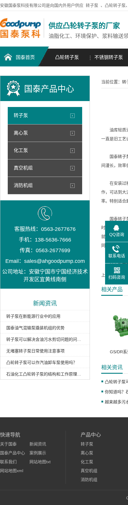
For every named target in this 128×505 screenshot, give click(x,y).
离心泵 (21, 132)
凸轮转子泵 (67, 57)
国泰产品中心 (12, 452)
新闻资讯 (37, 444)
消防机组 (23, 185)
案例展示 (37, 452)
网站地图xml (11, 470)
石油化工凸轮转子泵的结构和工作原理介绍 (45, 374)
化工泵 (21, 150)
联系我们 (8, 461)
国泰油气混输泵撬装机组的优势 (35, 327)
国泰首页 (25, 57)
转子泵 (92, 5)
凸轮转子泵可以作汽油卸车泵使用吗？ (41, 362)
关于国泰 (8, 444)
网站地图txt (40, 461)
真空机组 (23, 167)
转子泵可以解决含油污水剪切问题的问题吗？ (45, 339)
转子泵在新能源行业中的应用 (33, 316)
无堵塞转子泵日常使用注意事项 (35, 351)
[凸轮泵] (20, 36)
